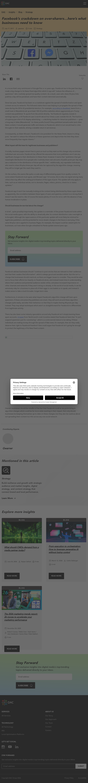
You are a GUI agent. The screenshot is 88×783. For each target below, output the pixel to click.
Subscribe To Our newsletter (67, 774)
